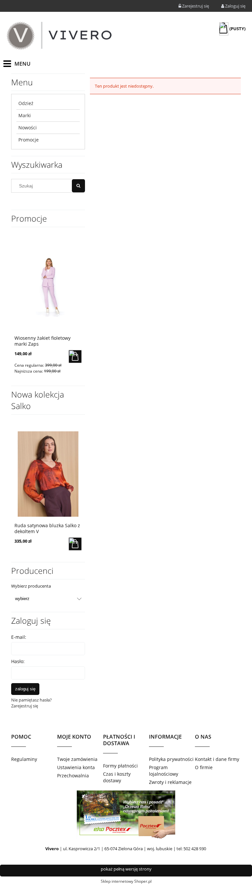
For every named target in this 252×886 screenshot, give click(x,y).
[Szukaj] (78, 185)
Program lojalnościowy (163, 770)
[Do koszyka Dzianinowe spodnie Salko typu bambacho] (82, 544)
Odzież (25, 103)
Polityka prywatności (171, 759)
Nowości (27, 127)
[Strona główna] (59, 36)
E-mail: (18, 637)
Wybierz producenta (31, 586)
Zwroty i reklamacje (170, 782)
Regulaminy (24, 759)
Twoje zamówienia (77, 759)
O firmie (204, 767)
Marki (24, 115)
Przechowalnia (73, 775)
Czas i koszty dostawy (117, 777)
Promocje (28, 140)
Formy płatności (120, 766)
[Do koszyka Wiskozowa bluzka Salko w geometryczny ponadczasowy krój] (77, 356)
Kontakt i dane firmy (217, 759)
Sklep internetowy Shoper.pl (126, 881)
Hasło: (18, 661)
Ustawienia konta (76, 767)
